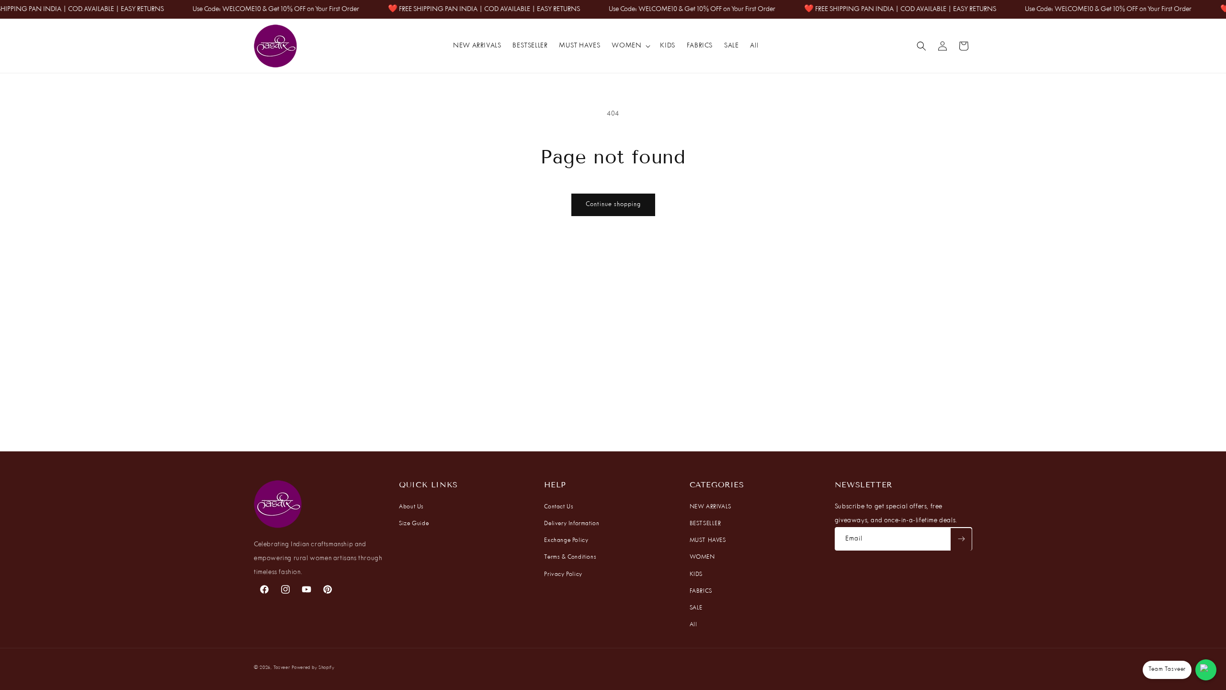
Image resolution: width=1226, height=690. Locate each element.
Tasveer (281, 668)
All (693, 625)
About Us (411, 507)
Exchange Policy (566, 540)
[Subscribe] (961, 539)
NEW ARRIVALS (710, 507)
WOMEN (702, 557)
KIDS (696, 574)
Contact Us (558, 507)
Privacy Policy (563, 574)
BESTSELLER (705, 524)
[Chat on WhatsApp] (1205, 669)
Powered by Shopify (313, 668)
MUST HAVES (708, 540)
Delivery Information (571, 524)
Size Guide (414, 524)
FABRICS (701, 591)
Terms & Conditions (570, 557)
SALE (696, 608)
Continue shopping (613, 204)
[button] (630, 46)
